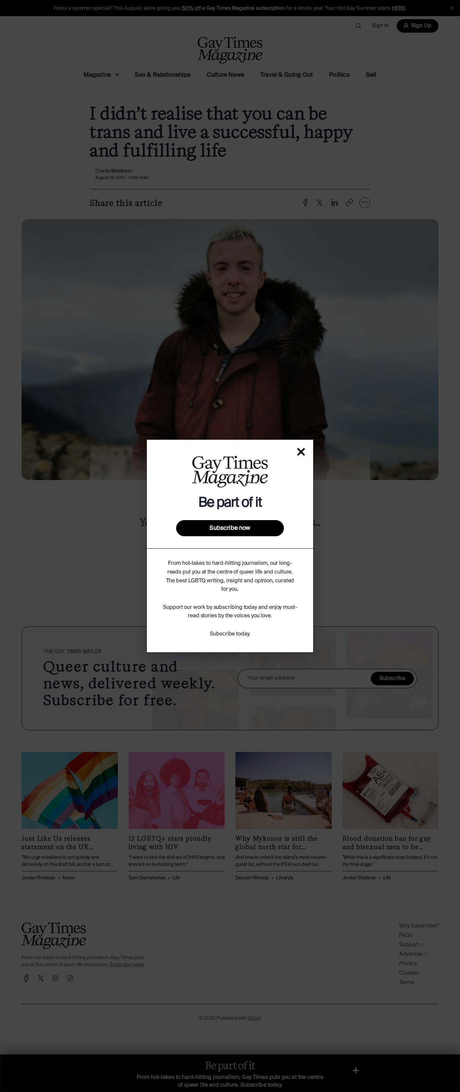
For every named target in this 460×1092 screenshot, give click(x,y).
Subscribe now (229, 528)
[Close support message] (301, 452)
